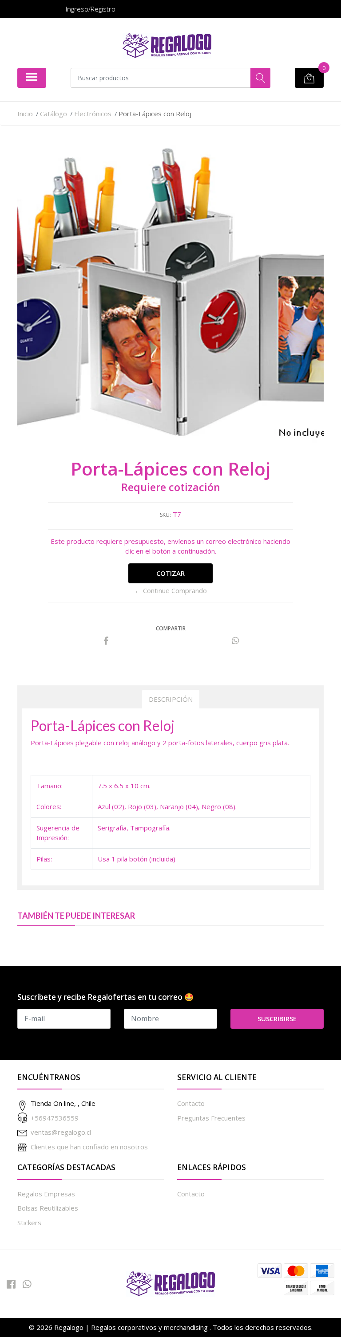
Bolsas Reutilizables (47, 1207)
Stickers (29, 1222)
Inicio (25, 113)
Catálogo (53, 113)
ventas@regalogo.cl (61, 1132)
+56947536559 (55, 1117)
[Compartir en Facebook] (106, 641)
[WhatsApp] (27, 1284)
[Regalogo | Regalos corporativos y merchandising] (167, 46)
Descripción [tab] (171, 699)
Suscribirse (277, 1018)
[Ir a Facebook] (11, 1284)
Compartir (171, 628)
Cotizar (170, 573)
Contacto (191, 1103)
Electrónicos (92, 113)
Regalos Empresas (46, 1193)
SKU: (165, 515)
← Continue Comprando (171, 590)
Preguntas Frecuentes (211, 1117)
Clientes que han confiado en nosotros (89, 1146)
